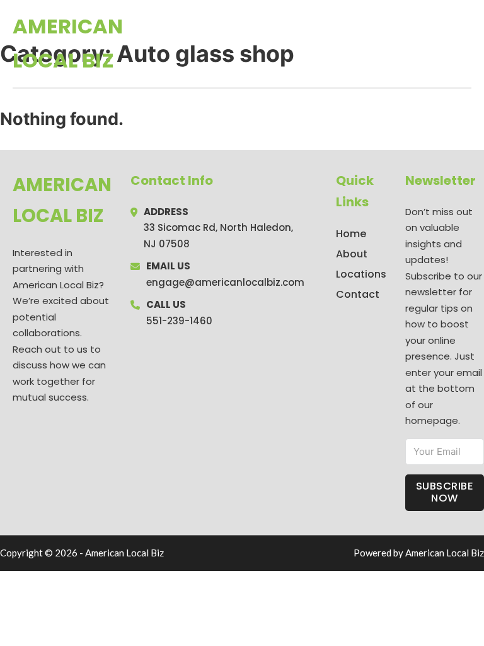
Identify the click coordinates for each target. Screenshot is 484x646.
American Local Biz (68, 43)
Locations (382, 43)
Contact (357, 294)
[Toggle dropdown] (467, 43)
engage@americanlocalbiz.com (225, 282)
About (351, 254)
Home (325, 43)
